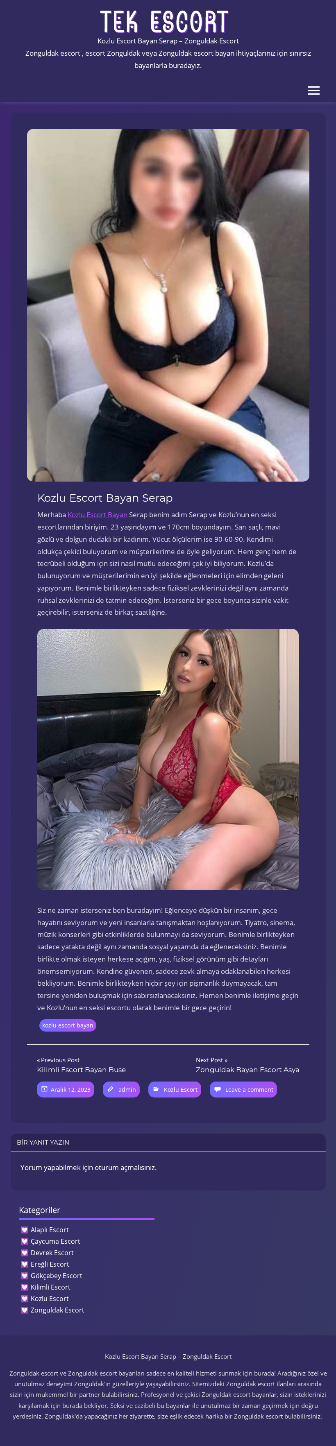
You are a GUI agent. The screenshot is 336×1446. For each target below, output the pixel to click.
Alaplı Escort (50, 1229)
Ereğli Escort (50, 1264)
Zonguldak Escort (57, 1310)
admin (127, 1089)
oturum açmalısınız (125, 1167)
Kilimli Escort (50, 1287)
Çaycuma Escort (55, 1241)
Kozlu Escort (181, 1089)
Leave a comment (249, 1089)
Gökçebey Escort (56, 1275)
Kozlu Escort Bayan (97, 514)
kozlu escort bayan (67, 1025)
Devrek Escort (52, 1252)
